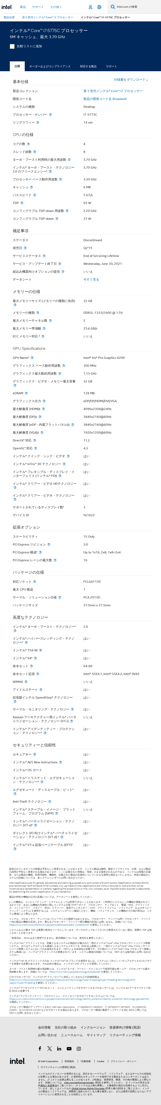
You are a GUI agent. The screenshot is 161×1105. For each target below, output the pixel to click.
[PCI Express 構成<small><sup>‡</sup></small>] (40, 552)
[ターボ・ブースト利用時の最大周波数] (69, 159)
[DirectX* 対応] (34, 440)
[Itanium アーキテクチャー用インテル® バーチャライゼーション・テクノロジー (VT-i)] (71, 721)
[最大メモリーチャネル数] (50, 320)
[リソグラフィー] (38, 122)
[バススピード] (34, 195)
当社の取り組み (66, 1027)
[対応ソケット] (34, 581)
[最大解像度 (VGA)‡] (42, 432)
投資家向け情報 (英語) (125, 1027)
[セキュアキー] (34, 754)
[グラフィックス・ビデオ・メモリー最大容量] (15, 385)
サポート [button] (38, 7)
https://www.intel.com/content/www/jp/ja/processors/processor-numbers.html (49, 924)
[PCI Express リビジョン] (49, 544)
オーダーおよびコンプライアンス (50, 66)
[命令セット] (31, 666)
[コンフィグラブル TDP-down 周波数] (67, 210)
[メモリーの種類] (38, 312)
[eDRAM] (26, 393)
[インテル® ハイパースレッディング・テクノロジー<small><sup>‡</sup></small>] (26, 642)
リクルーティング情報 (125, 1035)
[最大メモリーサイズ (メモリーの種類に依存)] (15, 304)
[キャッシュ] (31, 187)
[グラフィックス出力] (44, 401)
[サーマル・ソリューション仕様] (60, 597)
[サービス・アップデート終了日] (60, 263)
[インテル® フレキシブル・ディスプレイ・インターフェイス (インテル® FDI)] (60, 475)
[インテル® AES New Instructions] (60, 762)
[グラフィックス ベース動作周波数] (63, 365)
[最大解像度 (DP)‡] (40, 416)
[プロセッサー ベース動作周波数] (60, 179)
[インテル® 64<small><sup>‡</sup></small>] (35, 658)
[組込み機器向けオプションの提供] (63, 271)
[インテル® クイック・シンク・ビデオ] (68, 456)
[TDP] (22, 203)
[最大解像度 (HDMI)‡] (43, 409)
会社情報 (44, 1027)
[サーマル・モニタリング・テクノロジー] (72, 709)
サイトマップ (96, 1035)
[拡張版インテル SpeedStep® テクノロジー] (15, 701)
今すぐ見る (91, 280)
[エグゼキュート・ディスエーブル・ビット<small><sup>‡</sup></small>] (15, 793)
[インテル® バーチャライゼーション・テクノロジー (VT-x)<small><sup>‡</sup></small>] (35, 825)
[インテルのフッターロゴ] (18, 1061)
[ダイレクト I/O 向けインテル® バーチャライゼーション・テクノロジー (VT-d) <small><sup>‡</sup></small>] (62, 837)
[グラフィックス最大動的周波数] (60, 373)
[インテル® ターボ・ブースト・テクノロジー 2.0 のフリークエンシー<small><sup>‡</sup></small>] (50, 171)
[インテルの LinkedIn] (59, 1049)
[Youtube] (69, 1049)
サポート (111, 66)
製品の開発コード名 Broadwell (105, 99)
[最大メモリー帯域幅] (44, 328)
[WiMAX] (26, 681)
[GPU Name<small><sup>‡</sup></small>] (32, 357)
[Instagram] (78, 1049)
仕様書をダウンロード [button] (129, 80)
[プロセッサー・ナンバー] (50, 114)
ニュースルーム (72, 1035)
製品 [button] (23, 7)
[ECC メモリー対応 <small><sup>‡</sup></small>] (43, 336)
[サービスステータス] (44, 256)
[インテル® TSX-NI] (40, 650)
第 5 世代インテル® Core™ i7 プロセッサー (113, 91)
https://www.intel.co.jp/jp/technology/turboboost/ (74, 971)
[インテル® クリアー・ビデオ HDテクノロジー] (15, 487)
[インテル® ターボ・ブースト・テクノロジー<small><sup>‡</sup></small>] (15, 630)
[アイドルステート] (41, 689)
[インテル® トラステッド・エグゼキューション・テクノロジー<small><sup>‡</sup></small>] (42, 782)
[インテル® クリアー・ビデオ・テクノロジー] (15, 499)
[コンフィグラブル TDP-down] (57, 218)
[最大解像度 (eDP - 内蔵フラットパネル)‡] (72, 424)
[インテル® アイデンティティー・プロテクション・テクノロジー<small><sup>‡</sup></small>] (45, 733)
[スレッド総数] (34, 151)
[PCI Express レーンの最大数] (55, 560)
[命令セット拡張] (38, 674)
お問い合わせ (47, 1035)
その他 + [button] (56, 7)
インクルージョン (93, 1027)
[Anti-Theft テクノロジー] (50, 801)
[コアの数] (28, 144)
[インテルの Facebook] (40, 1049)
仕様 (17, 66)
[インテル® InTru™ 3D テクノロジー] (64, 464)
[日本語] (99, 7)
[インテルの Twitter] (49, 1049)
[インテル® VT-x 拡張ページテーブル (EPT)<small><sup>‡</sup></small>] (15, 848)
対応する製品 (88, 66)
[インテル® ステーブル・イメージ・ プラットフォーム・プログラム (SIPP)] (56, 813)
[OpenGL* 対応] (35, 448)
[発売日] (25, 248)
